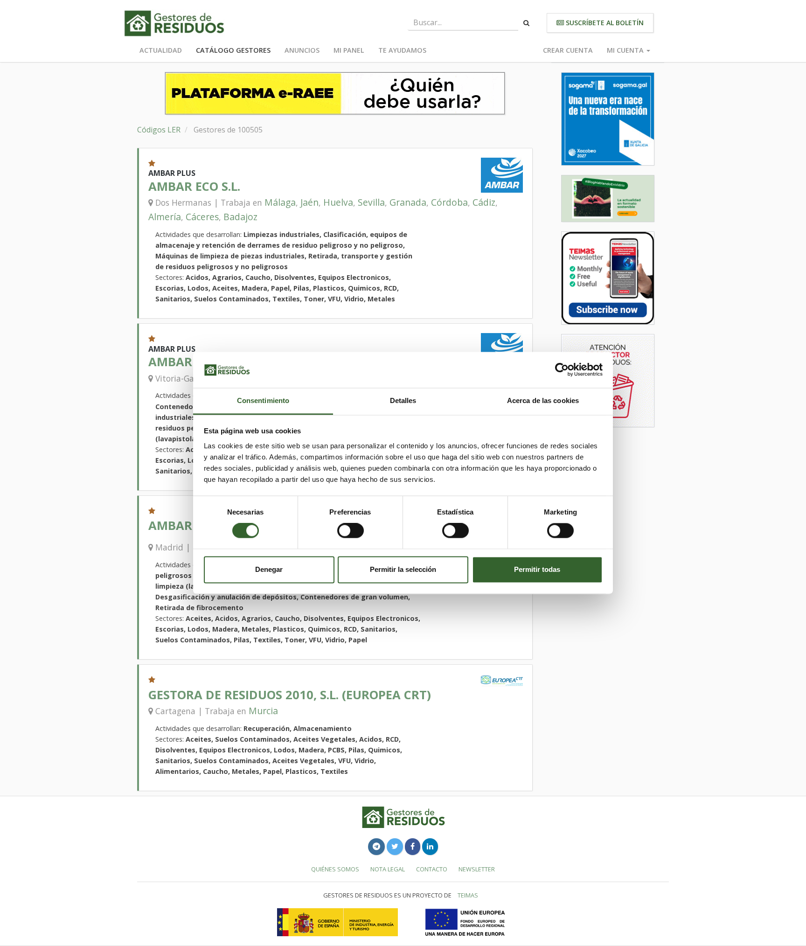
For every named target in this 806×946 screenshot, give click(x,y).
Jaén (309, 202)
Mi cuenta (626, 50)
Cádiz (483, 202)
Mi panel (349, 50)
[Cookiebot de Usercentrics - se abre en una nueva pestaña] (562, 370)
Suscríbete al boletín (604, 22)
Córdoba (449, 202)
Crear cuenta (568, 50)
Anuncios (302, 50)
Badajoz (240, 216)
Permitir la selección (403, 569)
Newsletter (477, 869)
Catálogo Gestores (233, 50)
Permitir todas (537, 569)
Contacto (431, 869)
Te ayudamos (402, 50)
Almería (164, 216)
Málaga (280, 202)
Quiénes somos (335, 869)
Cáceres (202, 216)
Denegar (269, 569)
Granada (407, 202)
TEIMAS (468, 895)
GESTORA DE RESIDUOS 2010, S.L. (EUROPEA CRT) (289, 695)
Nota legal (387, 869)
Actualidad (160, 50)
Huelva (338, 202)
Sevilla (371, 202)
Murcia (263, 710)
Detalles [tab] (403, 400)
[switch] (350, 530)
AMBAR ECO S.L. (194, 186)
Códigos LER (159, 130)
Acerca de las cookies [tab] (543, 400)
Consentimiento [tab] (263, 400)
